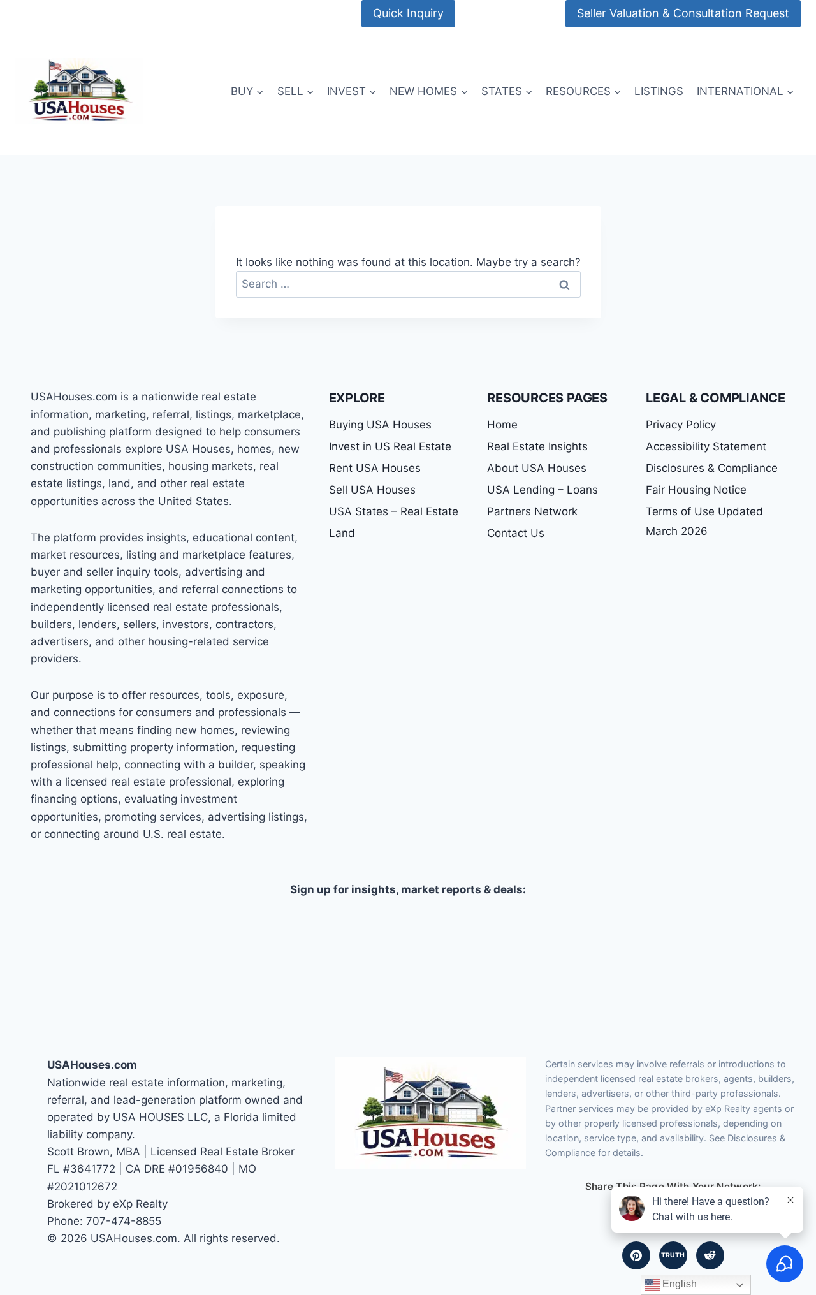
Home (502, 424)
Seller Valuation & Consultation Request (683, 13)
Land (342, 533)
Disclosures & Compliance (712, 468)
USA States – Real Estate (393, 511)
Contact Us (515, 533)
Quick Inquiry (408, 13)
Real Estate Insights (537, 446)
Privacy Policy (681, 424)
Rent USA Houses (375, 468)
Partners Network (532, 511)
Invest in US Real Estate (390, 446)
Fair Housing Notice (696, 489)
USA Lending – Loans (542, 489)
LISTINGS (658, 91)
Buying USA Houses (380, 424)
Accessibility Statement (706, 446)
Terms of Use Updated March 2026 (704, 521)
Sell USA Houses (372, 489)
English (678, 1283)
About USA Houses (536, 468)
